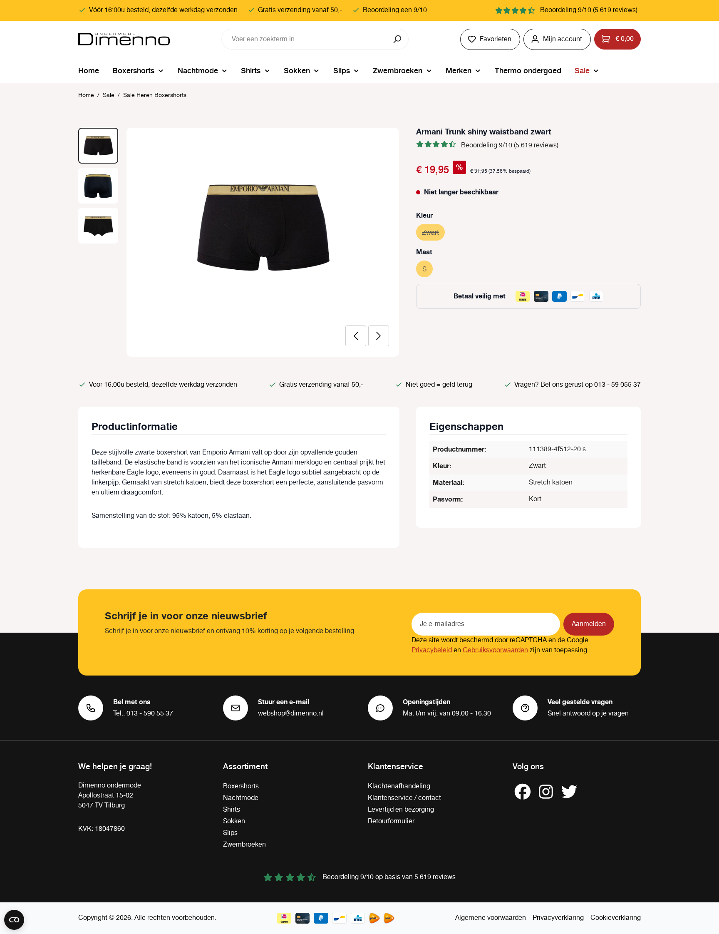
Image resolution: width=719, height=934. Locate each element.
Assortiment (245, 766)
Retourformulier (391, 821)
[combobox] (304, 39)
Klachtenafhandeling (399, 786)
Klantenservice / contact (404, 798)
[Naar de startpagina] (124, 39)
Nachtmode (240, 798)
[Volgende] (378, 335)
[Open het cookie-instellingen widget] (14, 920)
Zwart (433, 233)
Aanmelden (589, 624)
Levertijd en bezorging (401, 810)
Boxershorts (241, 786)
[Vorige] (355, 335)
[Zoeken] (398, 39)
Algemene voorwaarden (490, 918)
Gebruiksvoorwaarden (495, 650)
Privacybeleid (432, 650)
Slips (230, 833)
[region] (239, 242)
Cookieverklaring (615, 918)
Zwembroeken (244, 845)
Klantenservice (395, 766)
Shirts (231, 810)
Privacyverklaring (558, 918)
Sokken (234, 821)
